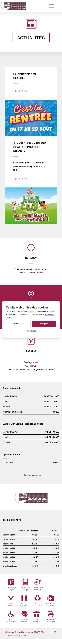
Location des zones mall (31, 474)
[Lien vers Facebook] (55, 632)
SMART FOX (39, 632)
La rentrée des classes (24, 76)
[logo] (25, 6)
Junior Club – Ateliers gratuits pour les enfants (30, 147)
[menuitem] (50, 6)
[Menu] (50, 6)
